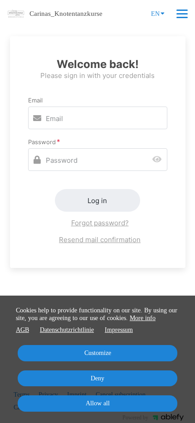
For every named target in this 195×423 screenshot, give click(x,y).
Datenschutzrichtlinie (67, 329)
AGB (22, 329)
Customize (97, 353)
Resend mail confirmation (100, 239)
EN (155, 13)
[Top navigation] (182, 13)
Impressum (119, 329)
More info (143, 318)
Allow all (98, 403)
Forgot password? (100, 223)
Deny (97, 378)
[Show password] (159, 159)
